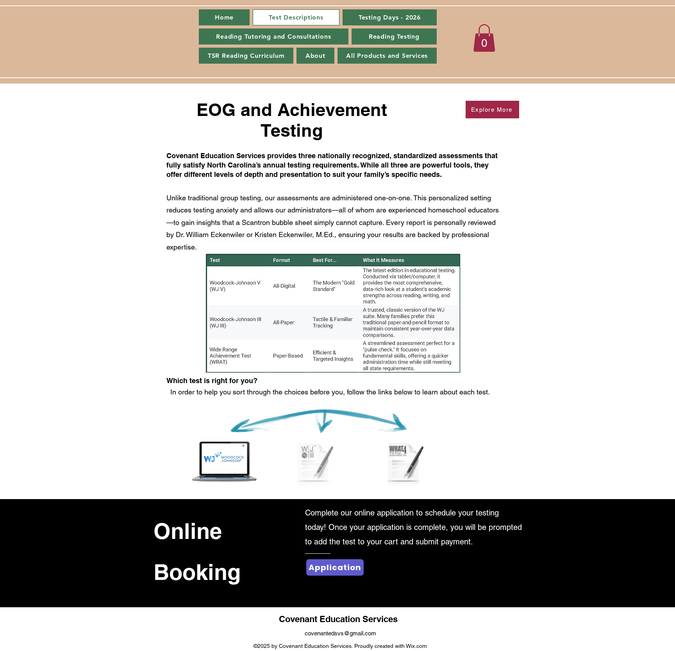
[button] (484, 38)
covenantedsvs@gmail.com (340, 633)
